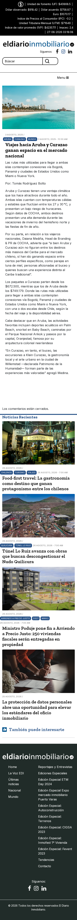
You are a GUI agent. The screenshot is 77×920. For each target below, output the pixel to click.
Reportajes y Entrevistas (55, 767)
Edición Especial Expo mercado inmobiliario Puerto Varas (53, 794)
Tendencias (46, 860)
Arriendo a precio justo (15, 618)
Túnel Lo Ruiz (23, 545)
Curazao (20, 139)
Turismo (20, 472)
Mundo (32, 139)
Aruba (7, 139)
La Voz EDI (16, 773)
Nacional (14, 790)
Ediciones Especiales (52, 773)
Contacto (44, 866)
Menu (61, 77)
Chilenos (6, 472)
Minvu (45, 618)
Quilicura (6, 545)
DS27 (35, 618)
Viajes (32, 472)
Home (12, 767)
